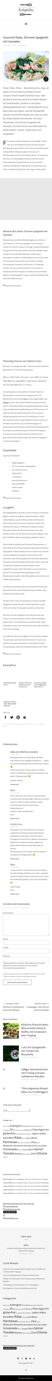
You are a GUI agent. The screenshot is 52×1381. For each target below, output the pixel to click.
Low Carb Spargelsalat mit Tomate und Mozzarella (33, 1051)
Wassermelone (27, 1154)
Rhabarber (8, 1145)
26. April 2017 (25, 1057)
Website (6, 956)
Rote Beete (28, 1145)
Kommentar (8, 913)
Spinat (38, 1149)
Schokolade (10, 1149)
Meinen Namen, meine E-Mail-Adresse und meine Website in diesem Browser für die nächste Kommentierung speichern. (24, 965)
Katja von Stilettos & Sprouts (24, 751)
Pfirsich (23, 1143)
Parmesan (10, 1142)
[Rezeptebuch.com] (10, 1218)
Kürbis (24, 1138)
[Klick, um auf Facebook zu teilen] (5, 717)
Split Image (7, 1179)
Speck (31, 1149)
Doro (15, 45)
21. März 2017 (14, 867)
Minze (34, 1137)
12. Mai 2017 (25, 1038)
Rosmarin (18, 1145)
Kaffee (43, 1133)
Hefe (23, 1134)
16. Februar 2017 (26, 1095)
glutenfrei (9, 1133)
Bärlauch (40, 1126)
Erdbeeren (28, 1130)
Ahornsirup (6, 1126)
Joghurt (35, 1133)
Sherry (19, 1150)
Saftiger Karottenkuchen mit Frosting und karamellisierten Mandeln (34, 1073)
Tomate (8, 1153)
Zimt (34, 1153)
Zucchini (5, 1157)
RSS (34, 1359)
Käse (18, 1137)
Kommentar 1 (34, 1057)
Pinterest (26, 1359)
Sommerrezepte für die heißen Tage (22, 724)
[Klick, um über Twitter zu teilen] (11, 717)
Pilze (33, 1142)
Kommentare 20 (37, 1095)
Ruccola (42, 724)
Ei (11, 1129)
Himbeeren (28, 1134)
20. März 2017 (14, 827)
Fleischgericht (40, 1129)
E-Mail (5, 947)
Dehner (6, 402)
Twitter (30, 1359)
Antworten (14, 784)
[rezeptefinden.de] (10, 1206)
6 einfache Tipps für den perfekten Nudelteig (32, 1183)
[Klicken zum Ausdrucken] (24, 717)
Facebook (22, 1359)
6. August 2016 (14, 754)
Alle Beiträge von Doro (26, 1253)
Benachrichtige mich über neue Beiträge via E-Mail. (20, 976)
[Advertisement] (26, 199)
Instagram (18, 1359)
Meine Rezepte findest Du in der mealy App (18, 1203)
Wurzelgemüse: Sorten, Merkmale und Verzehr (20, 1288)
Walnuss (18, 1153)
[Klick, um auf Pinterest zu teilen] (18, 717)
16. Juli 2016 (7, 45)
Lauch (28, 1138)
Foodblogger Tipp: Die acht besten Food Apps (37, 1007)
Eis (14, 1130)
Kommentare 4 (23, 45)
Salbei (44, 1145)
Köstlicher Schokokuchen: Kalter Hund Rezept (13, 1007)
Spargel (24, 1149)
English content (19, 1130)
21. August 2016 (15, 793)
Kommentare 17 (35, 1079)
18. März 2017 (25, 1079)
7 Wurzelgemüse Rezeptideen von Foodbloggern (21, 1285)
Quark (38, 1143)
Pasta (10, 724)
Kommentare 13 (34, 1038)
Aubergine (16, 1125)
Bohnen (31, 1126)
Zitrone (5, 726)
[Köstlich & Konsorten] (11, 1209)
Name (5, 939)
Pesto (19, 1143)
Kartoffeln (8, 1137)
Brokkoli (35, 1126)
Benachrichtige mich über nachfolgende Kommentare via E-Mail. (25, 974)
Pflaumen (28, 1143)
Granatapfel (19, 1134)
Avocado (25, 1126)
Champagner (6, 1130)
